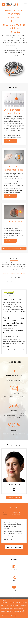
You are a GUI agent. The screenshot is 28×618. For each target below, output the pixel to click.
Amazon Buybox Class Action (14, 278)
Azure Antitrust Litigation (14, 286)
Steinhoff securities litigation (14, 282)
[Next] (27, 471)
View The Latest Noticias (14, 547)
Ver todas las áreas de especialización (14, 249)
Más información (10, 141)
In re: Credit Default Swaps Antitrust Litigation (14, 273)
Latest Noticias (5, 513)
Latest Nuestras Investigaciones (16, 513)
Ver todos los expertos (14, 497)
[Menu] (25, 4)
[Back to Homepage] (10, 4)
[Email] (14, 489)
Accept (12, 615)
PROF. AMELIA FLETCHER (14, 484)
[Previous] (1, 471)
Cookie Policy (5, 615)
